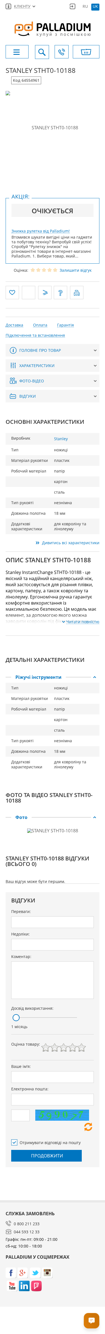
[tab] (52, 677)
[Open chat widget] (91, 1320)
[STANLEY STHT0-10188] (52, 128)
